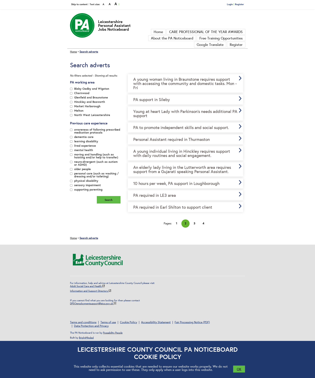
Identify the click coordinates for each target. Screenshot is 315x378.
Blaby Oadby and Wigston (91, 89)
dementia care (84, 137)
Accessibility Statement (156, 322)
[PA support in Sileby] (185, 99)
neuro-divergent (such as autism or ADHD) (96, 163)
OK (239, 369)
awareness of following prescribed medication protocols (97, 131)
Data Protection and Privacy (91, 326)
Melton (78, 111)
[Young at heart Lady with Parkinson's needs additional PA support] (185, 113)
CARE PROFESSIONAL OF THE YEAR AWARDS (206, 31)
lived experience (85, 146)
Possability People (112, 332)
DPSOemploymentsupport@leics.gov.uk (91, 303)
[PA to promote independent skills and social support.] (185, 127)
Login (230, 4)
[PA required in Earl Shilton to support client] (185, 207)
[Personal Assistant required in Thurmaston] (185, 139)
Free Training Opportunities (221, 38)
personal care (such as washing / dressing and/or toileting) (96, 175)
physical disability (86, 181)
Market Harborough (87, 106)
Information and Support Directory (89, 290)
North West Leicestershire (92, 115)
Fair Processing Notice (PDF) (192, 322)
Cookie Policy (128, 322)
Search (108, 200)
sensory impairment (87, 185)
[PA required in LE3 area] (185, 195)
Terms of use (108, 322)
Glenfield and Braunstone (91, 97)
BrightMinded (86, 337)
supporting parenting (88, 189)
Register (239, 4)
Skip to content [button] (79, 4)
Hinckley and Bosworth (89, 102)
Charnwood (81, 93)
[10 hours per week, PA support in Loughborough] (185, 183)
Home (158, 31)
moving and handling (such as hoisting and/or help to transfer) (96, 156)
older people (82, 169)
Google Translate (210, 44)
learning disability (86, 141)
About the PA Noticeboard (172, 38)
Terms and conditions (83, 322)
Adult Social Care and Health (86, 286)
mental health (83, 150)
